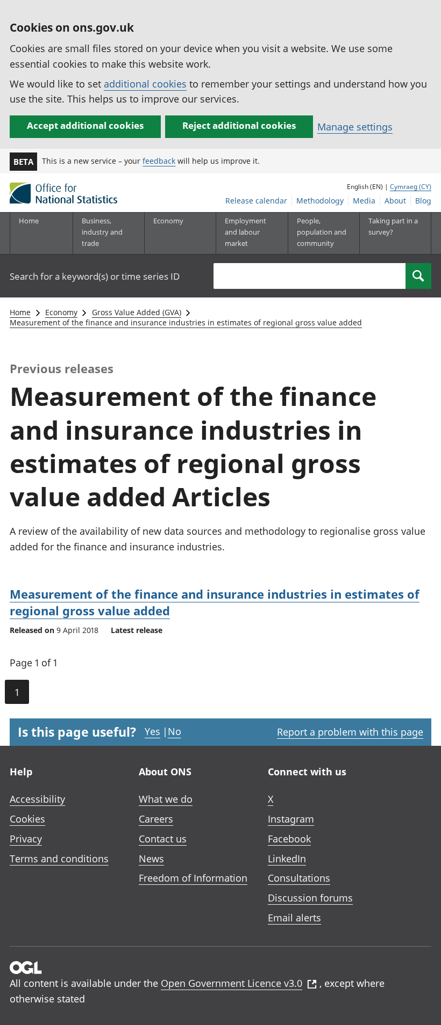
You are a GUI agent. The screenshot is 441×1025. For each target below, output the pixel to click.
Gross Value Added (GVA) (136, 312)
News (151, 858)
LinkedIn (287, 858)
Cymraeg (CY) (410, 186)
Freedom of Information (193, 877)
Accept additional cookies (85, 125)
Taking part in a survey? (393, 226)
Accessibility (37, 799)
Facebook (289, 838)
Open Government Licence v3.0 (231, 983)
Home (29, 221)
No (174, 731)
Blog (423, 200)
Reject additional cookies (239, 125)
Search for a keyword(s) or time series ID (95, 276)
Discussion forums (310, 897)
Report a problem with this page (350, 731)
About (395, 200)
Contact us (163, 838)
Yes (152, 731)
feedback (159, 161)
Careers (156, 818)
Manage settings (355, 126)
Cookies (27, 818)
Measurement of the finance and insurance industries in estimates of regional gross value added (186, 322)
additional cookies (145, 83)
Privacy (26, 838)
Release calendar (256, 200)
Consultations (299, 877)
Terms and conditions (59, 858)
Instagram (291, 818)
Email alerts (294, 917)
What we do (166, 799)
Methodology (320, 200)
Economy (61, 312)
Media (364, 200)
